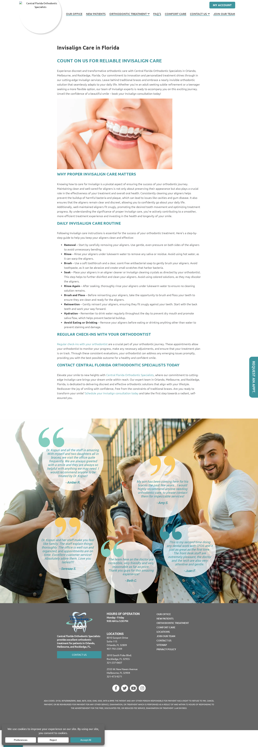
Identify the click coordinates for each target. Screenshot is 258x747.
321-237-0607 (114, 662)
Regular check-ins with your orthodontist (82, 344)
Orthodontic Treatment (128, 14)
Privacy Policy (166, 649)
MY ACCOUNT (222, 5)
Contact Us (198, 14)
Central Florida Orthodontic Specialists (130, 375)
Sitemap (162, 645)
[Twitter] (124, 688)
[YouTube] (133, 688)
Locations (163, 631)
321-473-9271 (114, 676)
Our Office (74, 14)
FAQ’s (157, 14)
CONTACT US (79, 654)
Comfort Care (175, 14)
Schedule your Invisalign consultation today (111, 393)
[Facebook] (115, 688)
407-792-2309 (114, 648)
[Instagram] (142, 688)
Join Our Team (224, 14)
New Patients (96, 14)
